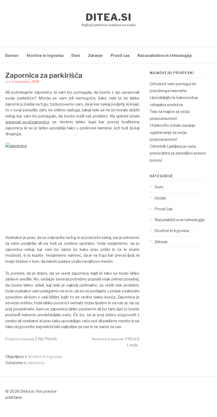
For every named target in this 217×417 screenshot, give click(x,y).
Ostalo (160, 198)
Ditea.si (108, 17)
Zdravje (95, 55)
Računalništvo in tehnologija (165, 55)
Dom (75, 55)
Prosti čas (120, 55)
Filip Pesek (31, 338)
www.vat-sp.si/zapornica (27, 122)
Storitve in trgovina (45, 55)
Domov (12, 55)
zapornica (35, 362)
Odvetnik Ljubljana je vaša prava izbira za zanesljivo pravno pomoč (178, 153)
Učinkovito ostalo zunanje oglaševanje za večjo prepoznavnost (173, 132)
